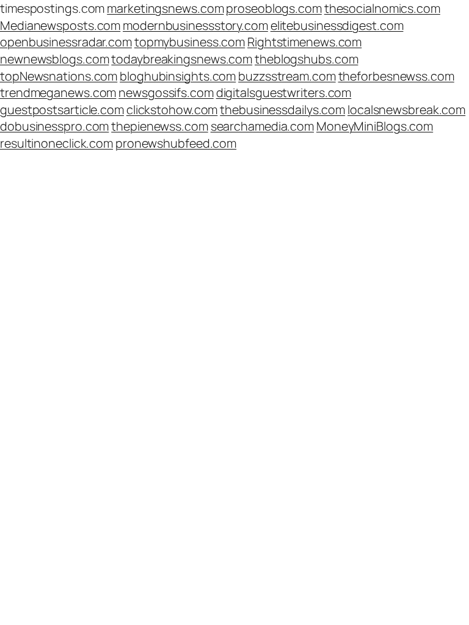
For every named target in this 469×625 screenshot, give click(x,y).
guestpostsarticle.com (62, 109)
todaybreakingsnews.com (181, 59)
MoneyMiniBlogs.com (374, 126)
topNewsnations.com (58, 76)
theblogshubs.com (306, 59)
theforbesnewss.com (396, 76)
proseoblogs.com (274, 8)
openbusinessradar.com (66, 42)
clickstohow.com (172, 109)
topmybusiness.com (189, 42)
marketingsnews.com (165, 8)
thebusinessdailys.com (282, 109)
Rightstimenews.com (304, 42)
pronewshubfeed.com (175, 143)
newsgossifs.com (166, 92)
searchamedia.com (262, 126)
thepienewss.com (159, 126)
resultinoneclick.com (56, 143)
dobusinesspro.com (54, 126)
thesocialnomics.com (382, 8)
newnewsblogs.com (54, 59)
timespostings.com (52, 8)
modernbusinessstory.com (195, 25)
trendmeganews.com (58, 92)
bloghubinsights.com (178, 76)
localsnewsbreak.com (406, 109)
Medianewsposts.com (60, 25)
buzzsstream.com (287, 76)
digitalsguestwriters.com (284, 92)
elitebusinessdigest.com (337, 25)
